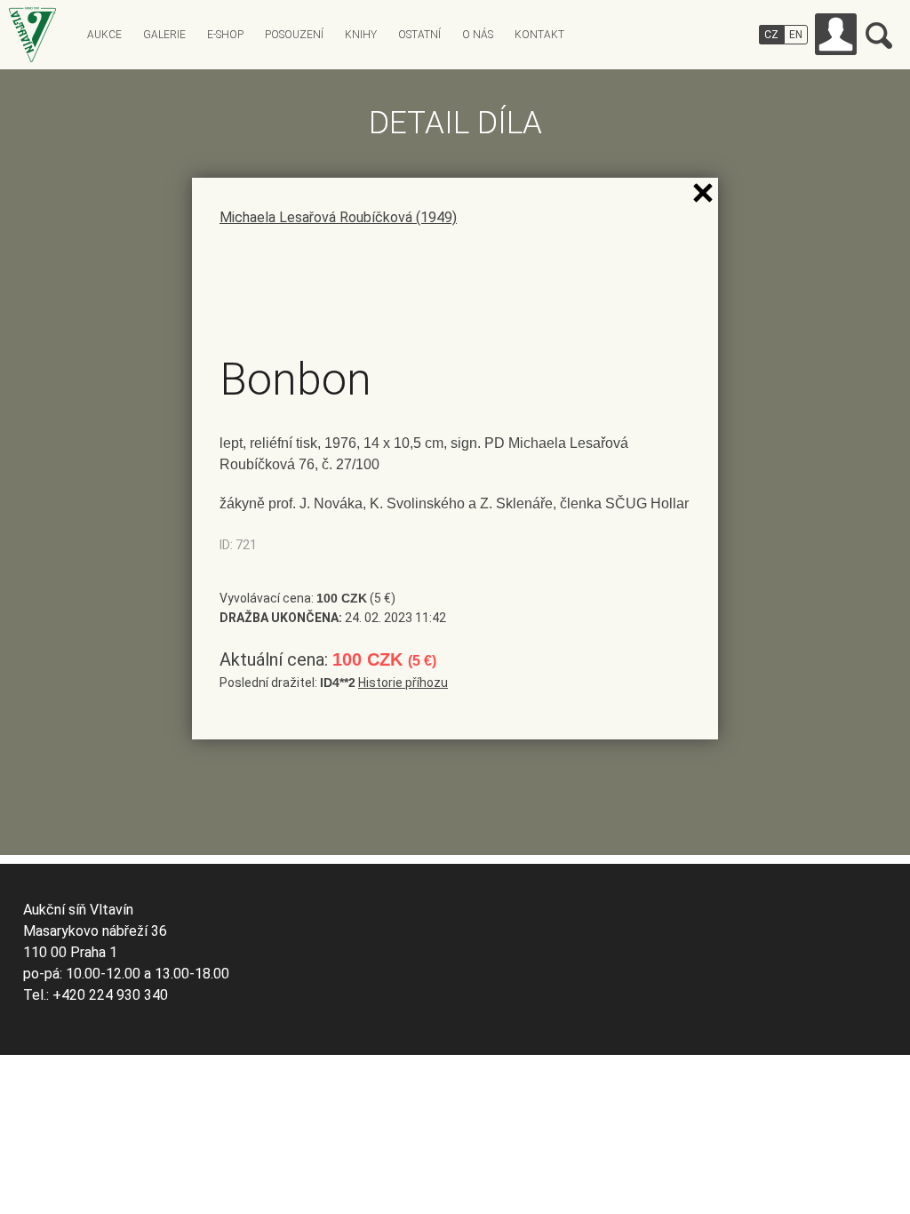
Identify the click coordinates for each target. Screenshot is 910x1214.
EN (795, 34)
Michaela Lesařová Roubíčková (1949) (338, 217)
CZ (771, 34)
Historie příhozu (403, 682)
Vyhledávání (879, 35)
